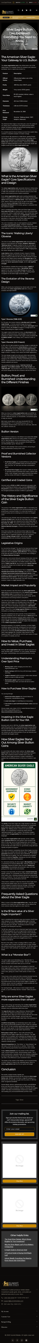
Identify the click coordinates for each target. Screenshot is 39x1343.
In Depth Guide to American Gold (16, 1250)
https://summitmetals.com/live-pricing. (11, 711)
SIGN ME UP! (19, 1134)
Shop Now (19, 1181)
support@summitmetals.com (13, 1301)
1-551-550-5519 (9, 1298)
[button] (18, 10)
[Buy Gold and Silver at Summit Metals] (19, 1283)
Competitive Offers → (31, 17)
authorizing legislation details (12, 224)
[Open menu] (36, 10)
